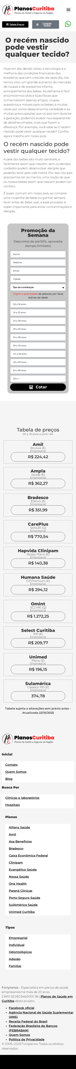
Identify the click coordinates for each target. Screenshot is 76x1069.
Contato (11, 765)
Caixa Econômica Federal (28, 855)
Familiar (15, 966)
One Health (18, 883)
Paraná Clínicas (20, 891)
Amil (12, 834)
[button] (68, 10)
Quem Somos (16, 772)
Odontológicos (20, 952)
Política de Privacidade (27, 1039)
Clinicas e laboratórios (22, 798)
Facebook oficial (21, 1008)
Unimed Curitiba (22, 912)
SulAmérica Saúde (23, 905)
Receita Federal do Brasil (28, 1021)
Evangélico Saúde (23, 869)
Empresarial (18, 938)
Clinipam (16, 862)
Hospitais (12, 805)
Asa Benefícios (20, 841)
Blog (9, 779)
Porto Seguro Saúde (24, 898)
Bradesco (16, 848)
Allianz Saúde (19, 827)
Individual (16, 945)
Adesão (15, 959)
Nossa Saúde (19, 876)
